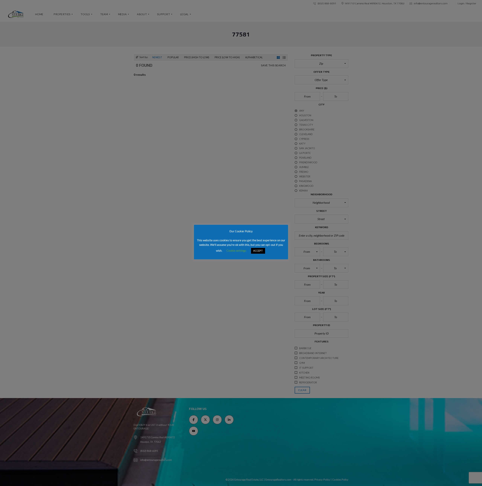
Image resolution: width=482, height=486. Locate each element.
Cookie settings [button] (236, 250)
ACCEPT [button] (258, 250)
